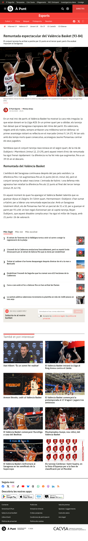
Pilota (17, 21)
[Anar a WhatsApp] (38, 486)
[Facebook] (74, 21)
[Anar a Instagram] (13, 486)
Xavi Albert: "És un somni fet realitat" (21, 365)
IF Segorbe (10, 2)
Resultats (48, 21)
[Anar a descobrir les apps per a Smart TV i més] (54, 496)
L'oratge (81, 2)
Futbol (7, 21)
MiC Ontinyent (53, 2)
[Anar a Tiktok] (18, 486)
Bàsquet (26, 21)
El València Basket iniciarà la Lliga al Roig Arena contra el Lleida (62, 366)
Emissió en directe (36, 509)
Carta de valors (64, 513)
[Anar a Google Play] (9, 496)
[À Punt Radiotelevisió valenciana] (14, 529)
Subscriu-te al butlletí (9, 513)
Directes (80, 9)
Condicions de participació (39, 517)
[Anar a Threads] (33, 486)
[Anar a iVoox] (43, 486)
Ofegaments (41, 2)
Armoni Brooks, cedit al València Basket (22, 397)
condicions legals (58, 316)
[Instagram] (83, 21)
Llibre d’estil (6, 517)
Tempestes (20, 2)
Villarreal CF (12, 26)
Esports (44, 15)
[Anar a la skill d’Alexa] (38, 496)
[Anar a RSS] (59, 486)
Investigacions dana (68, 2)
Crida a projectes (36, 513)
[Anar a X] (8, 486)
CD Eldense (62, 26)
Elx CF (42, 26)
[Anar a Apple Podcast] (48, 486)
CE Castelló (51, 26)
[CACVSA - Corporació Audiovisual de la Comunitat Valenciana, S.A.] (69, 529)
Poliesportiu (37, 21)
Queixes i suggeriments (67, 509)
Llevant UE (34, 26)
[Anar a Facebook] (3, 486)
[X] (79, 21)
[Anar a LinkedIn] (53, 486)
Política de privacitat (9, 521)
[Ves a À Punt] (16, 9)
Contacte (5, 505)
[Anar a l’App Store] (26, 496)
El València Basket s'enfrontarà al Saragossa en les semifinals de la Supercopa (19, 466)
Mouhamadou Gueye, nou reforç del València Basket (62, 433)
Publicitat (33, 505)
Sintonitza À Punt (8, 509)
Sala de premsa (64, 505)
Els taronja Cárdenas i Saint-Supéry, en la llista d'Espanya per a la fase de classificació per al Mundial (63, 466)
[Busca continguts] (62, 8)
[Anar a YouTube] (23, 486)
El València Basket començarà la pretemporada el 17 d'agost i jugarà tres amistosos (64, 400)
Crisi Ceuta (31, 2)
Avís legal (62, 517)
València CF (23, 26)
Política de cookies (37, 521)
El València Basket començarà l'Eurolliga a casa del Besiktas (23, 433)
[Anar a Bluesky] (28, 486)
